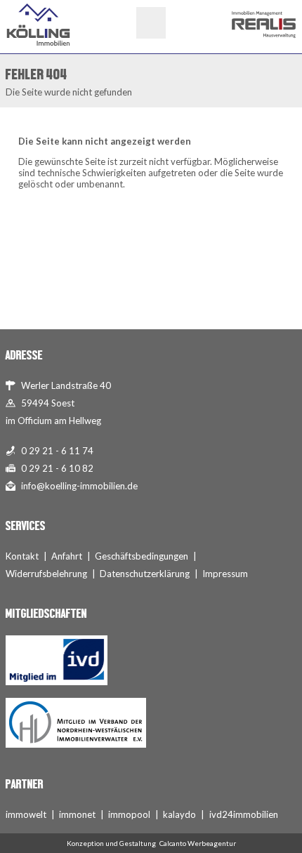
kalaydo (179, 814)
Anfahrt (66, 556)
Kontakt (22, 556)
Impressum (225, 573)
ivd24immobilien (243, 814)
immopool (129, 814)
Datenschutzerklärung (145, 573)
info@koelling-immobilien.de (79, 485)
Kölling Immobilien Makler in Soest (38, 25)
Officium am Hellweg (59, 420)
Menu (151, 23)
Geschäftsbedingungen (141, 556)
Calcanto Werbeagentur (197, 843)
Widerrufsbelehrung (46, 573)
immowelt (26, 814)
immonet (77, 814)
